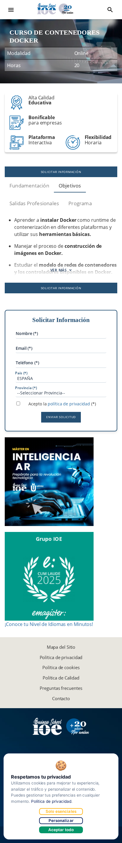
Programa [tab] (80, 203)
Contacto (61, 698)
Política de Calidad (61, 678)
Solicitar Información (61, 172)
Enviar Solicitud (61, 417)
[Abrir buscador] (110, 9)
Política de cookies (60, 667)
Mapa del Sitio (61, 647)
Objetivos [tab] (70, 185)
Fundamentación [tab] (29, 185)
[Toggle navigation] (11, 10)
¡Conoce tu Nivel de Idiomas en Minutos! (49, 624)
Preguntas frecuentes (61, 688)
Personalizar (61, 820)
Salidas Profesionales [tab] (34, 203)
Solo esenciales (61, 811)
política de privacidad (69, 404)
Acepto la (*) (62, 404)
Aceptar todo (61, 829)
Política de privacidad (61, 657)
